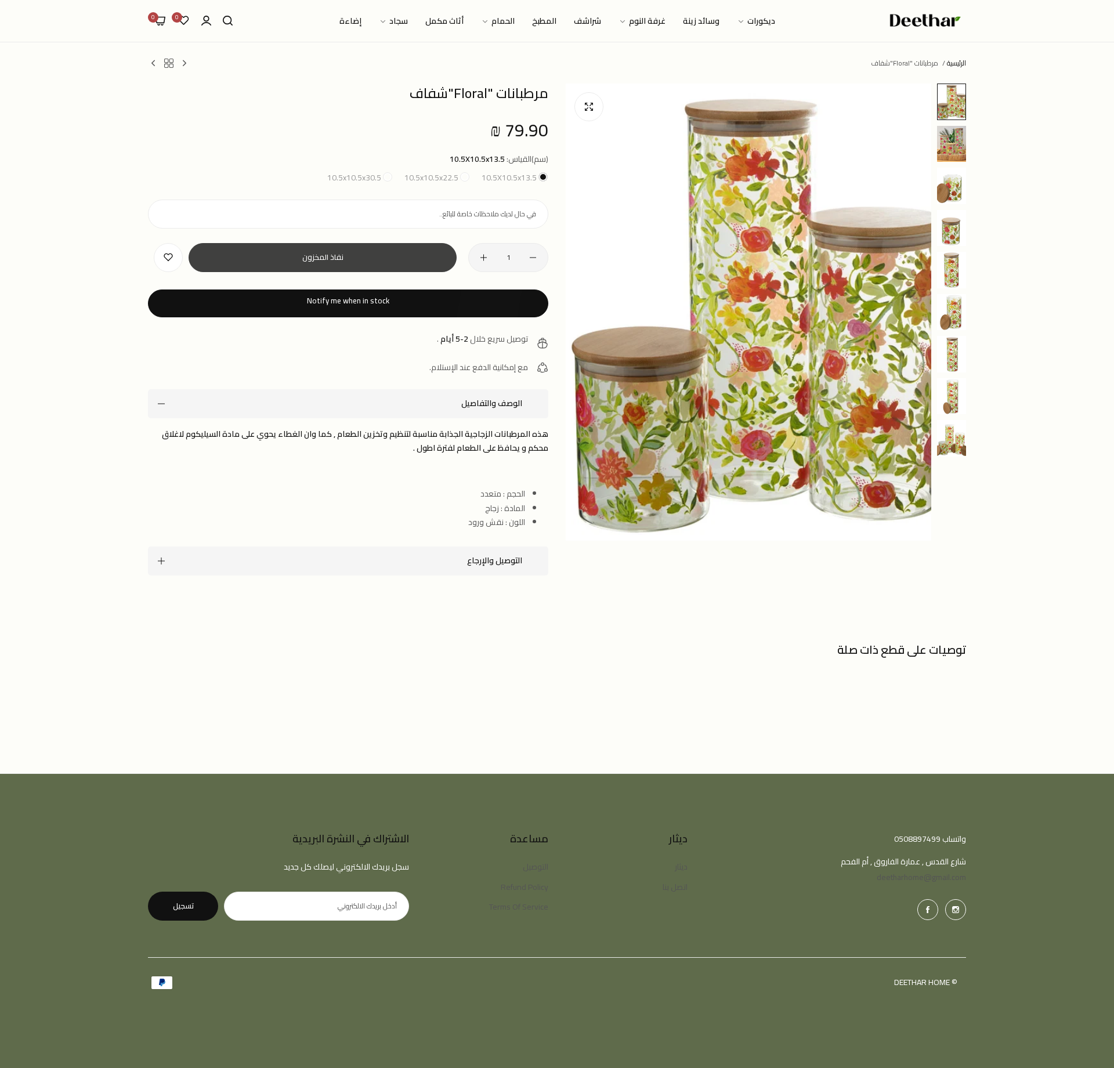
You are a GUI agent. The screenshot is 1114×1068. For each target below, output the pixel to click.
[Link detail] (955, 909)
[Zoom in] (588, 106)
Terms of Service (518, 906)
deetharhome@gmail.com (921, 877)
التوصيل (535, 866)
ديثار (681, 866)
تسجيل (183, 906)
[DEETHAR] (925, 20)
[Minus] (533, 257)
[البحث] (228, 21)
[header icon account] (206, 21)
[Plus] (483, 257)
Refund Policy (524, 887)
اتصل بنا (675, 887)
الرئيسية (956, 63)
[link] (756, 21)
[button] (168, 257)
